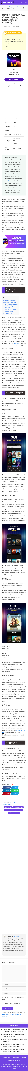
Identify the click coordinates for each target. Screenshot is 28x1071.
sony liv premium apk (18, 807)
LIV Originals (10, 308)
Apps (12, 7)
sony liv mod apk (8, 807)
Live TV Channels (11, 309)
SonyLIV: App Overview (10, 300)
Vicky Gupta (16, 936)
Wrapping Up (8, 313)
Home (3, 7)
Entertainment (17, 7)
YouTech (12, 1064)
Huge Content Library (12, 304)
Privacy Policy (16, 1057)
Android (8, 7)
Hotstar (18, 730)
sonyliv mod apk (8, 810)
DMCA (10, 1057)
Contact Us (11, 1060)
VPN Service (16, 343)
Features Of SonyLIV (10, 302)
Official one (10, 181)
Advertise (4, 1057)
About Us (17, 1060)
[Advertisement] (14, 103)
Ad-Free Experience (12, 306)
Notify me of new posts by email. (13, 1003)
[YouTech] (8, 2)
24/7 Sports (10, 311)
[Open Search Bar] (22, 2)
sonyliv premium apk (18, 810)
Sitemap (24, 1057)
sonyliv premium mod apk (13, 812)
